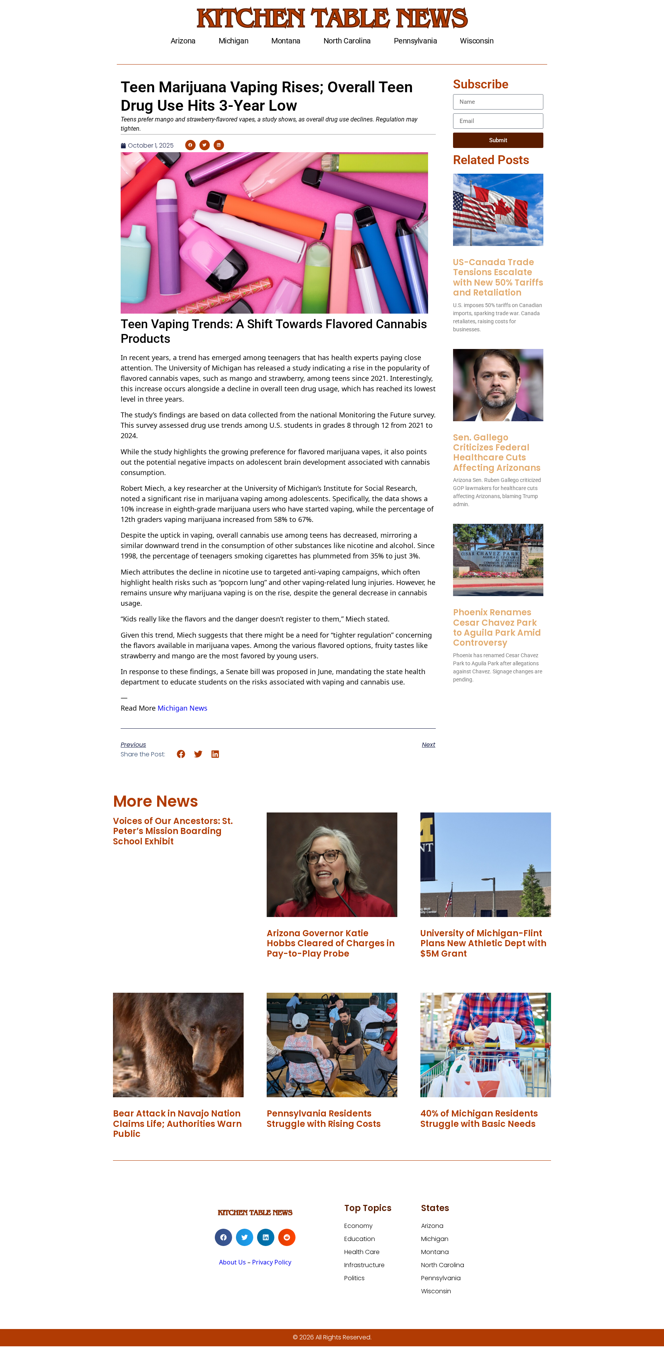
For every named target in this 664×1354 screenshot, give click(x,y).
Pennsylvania (415, 40)
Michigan (233, 40)
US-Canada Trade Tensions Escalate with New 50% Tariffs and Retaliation (498, 277)
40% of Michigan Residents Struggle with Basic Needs (479, 1119)
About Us (232, 1262)
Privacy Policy (271, 1262)
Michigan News (183, 708)
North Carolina (347, 40)
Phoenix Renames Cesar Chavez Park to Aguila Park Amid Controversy (497, 627)
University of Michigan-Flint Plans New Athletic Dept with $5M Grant (483, 943)
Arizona (183, 40)
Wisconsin (476, 40)
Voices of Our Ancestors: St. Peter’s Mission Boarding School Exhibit (173, 831)
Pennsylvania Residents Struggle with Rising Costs (324, 1119)
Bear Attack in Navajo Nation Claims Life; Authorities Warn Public (177, 1124)
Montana (285, 40)
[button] (190, 145)
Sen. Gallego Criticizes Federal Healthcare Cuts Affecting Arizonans (497, 453)
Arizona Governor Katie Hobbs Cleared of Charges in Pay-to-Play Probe (331, 943)
